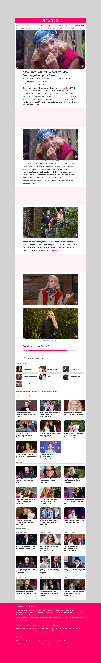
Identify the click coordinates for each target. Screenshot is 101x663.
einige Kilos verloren (50, 250)
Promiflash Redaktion (41, 78)
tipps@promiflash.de (50, 391)
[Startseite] (50, 20)
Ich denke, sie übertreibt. (36, 358)
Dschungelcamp (29, 94)
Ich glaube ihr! (32, 352)
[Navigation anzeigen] (18, 21)
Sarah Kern (65, 88)
